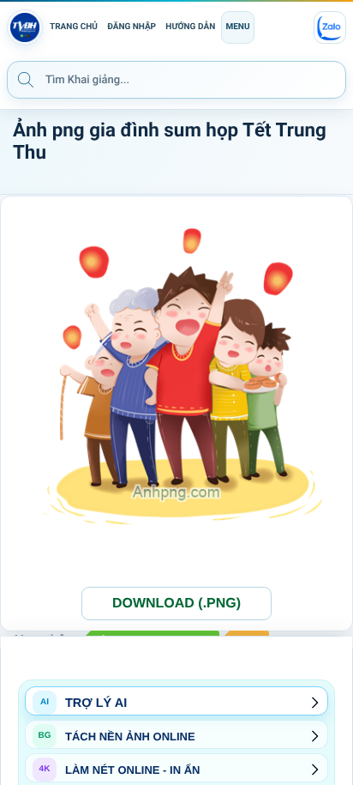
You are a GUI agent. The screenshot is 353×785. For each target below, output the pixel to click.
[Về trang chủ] (25, 27)
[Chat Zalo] (330, 27)
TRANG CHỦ (74, 27)
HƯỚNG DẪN (190, 27)
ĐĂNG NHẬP (131, 27)
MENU (237, 27)
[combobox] (176, 80)
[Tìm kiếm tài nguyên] (26, 79)
